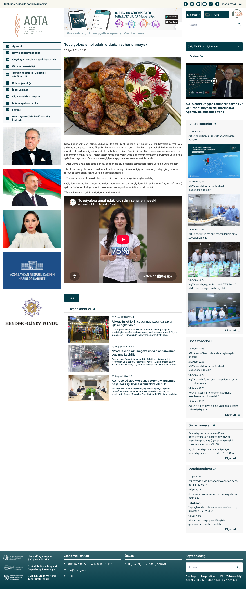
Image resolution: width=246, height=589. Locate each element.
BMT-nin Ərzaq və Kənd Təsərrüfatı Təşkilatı (42, 577)
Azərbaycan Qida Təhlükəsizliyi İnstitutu (31, 118)
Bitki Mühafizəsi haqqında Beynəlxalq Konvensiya (43, 567)
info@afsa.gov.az (77, 570)
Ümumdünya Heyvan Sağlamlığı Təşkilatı (40, 558)
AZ (240, 4)
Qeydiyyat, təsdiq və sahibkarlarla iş (34, 59)
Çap (72, 298)
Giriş (216, 14)
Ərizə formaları (200, 425)
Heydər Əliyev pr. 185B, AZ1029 (147, 564)
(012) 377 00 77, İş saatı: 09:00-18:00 (89, 564)
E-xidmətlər (193, 14)
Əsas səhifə (75, 33)
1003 (71, 575)
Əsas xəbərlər (199, 341)
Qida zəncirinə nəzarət (26, 96)
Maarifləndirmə (134, 33)
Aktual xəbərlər (200, 124)
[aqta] (32, 25)
